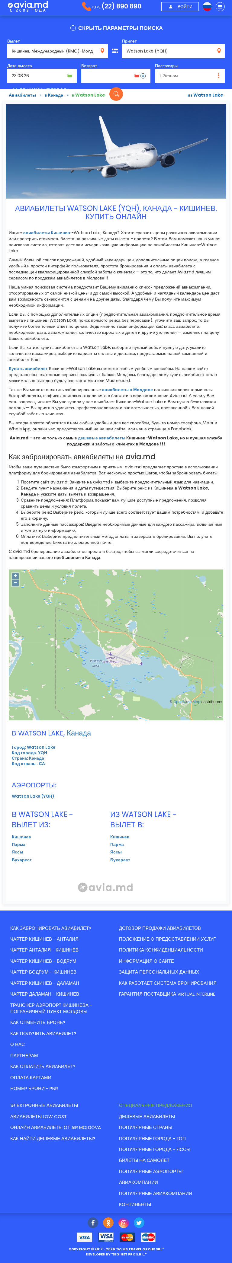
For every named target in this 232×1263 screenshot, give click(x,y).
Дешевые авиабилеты (147, 1116)
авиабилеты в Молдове (127, 390)
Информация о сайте (146, 961)
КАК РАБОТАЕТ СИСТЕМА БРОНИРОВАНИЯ (168, 983)
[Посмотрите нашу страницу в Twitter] (139, 1223)
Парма (18, 844)
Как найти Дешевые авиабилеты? (52, 1138)
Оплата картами (30, 1077)
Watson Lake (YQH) (33, 796)
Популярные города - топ (152, 1138)
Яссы (17, 852)
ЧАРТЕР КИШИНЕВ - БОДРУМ (43, 961)
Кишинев (21, 837)
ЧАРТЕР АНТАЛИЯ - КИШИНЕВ (44, 950)
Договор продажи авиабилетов (160, 928)
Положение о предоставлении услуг (167, 939)
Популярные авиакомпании (155, 1193)
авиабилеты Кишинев (46, 233)
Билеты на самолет (144, 1160)
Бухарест (22, 860)
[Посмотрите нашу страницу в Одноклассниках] (108, 1223)
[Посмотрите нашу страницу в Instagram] (124, 1223)
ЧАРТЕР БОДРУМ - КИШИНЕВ (43, 972)
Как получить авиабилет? (43, 1033)
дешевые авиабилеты (101, 438)
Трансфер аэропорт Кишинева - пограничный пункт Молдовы (51, 1008)
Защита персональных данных (159, 972)
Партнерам (24, 1055)
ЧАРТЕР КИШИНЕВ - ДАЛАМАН (44, 983)
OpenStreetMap (186, 702)
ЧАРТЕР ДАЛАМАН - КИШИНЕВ (44, 994)
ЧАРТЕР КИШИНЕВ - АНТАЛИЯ (44, 939)
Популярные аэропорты (150, 1171)
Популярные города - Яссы (154, 1149)
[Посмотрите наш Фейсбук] (93, 1223)
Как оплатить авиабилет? (43, 1066)
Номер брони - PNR (34, 1088)
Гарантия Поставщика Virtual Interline (167, 994)
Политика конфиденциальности (161, 950)
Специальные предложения (155, 1105)
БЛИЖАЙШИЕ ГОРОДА (43, 90)
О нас (17, 1044)
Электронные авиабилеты (44, 1105)
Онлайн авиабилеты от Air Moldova (55, 1127)
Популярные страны (145, 1127)
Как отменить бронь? (37, 1022)
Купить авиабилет (28, 368)
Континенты (135, 1204)
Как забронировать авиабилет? (50, 928)
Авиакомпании (138, 1182)
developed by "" (116, 1254)
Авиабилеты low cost (38, 1116)
